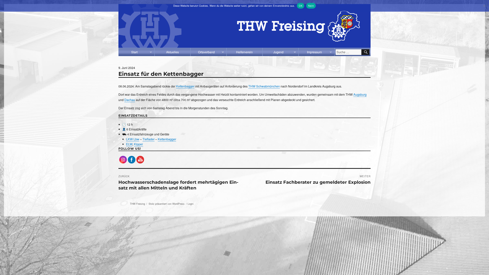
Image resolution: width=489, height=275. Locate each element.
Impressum (314, 52)
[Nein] (484, 6)
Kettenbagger (185, 86)
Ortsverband (206, 52)
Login (190, 203)
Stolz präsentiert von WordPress (167, 203)
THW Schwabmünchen (264, 86)
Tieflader (148, 139)
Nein (311, 5)
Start (134, 52)
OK (300, 5)
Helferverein (244, 52)
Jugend (278, 52)
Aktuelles (172, 52)
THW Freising (137, 203)
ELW (129, 144)
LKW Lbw (132, 139)
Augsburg (360, 94)
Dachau (129, 100)
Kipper (138, 144)
